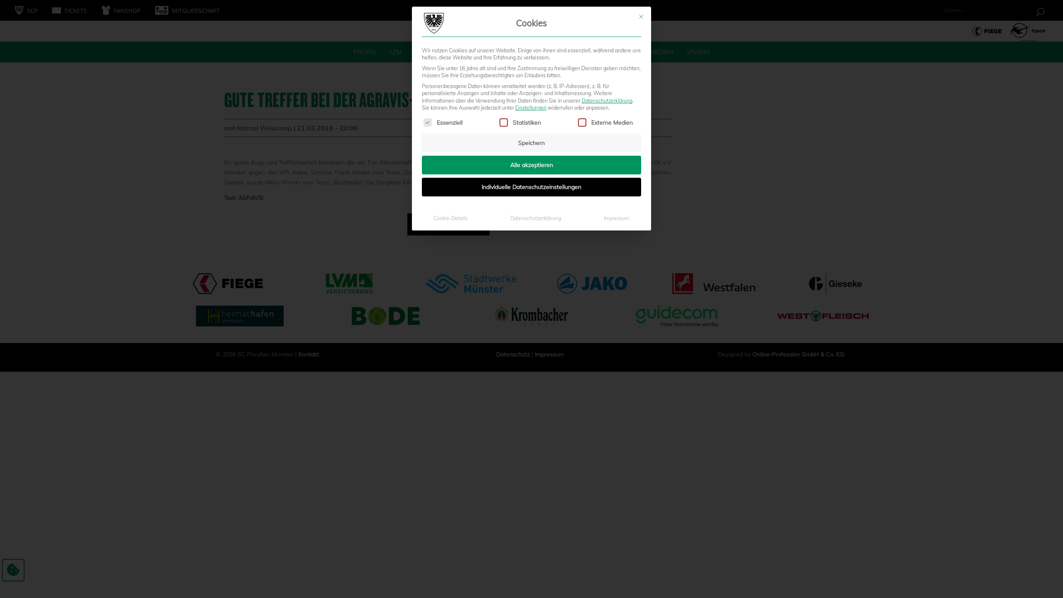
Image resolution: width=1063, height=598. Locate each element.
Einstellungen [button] (530, 108)
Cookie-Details (451, 218)
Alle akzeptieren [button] (531, 165)
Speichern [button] (531, 143)
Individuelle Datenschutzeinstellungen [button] (531, 187)
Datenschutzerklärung (607, 101)
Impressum (616, 218)
